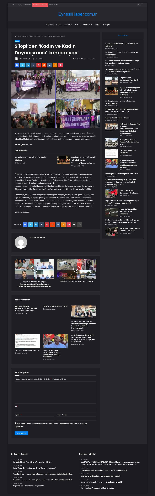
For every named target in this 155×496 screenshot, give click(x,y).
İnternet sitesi (62, 415)
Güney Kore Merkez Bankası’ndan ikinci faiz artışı (129, 141)
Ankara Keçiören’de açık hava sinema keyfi (130, 229)
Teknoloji (87, 25)
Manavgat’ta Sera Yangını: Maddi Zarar (121, 174)
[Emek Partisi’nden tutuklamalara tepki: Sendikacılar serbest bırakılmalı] (55, 341)
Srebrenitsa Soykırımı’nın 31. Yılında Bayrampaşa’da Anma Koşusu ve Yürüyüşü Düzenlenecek (83, 324)
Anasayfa (49, 25)
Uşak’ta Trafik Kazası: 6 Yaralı (55, 306)
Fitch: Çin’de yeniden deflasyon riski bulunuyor (128, 211)
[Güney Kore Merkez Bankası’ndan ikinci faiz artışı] (111, 142)
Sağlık (77, 25)
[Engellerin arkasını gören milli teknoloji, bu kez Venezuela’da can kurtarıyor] (63, 160)
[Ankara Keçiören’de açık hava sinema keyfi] (111, 231)
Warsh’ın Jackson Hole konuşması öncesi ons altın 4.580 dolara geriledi (122, 70)
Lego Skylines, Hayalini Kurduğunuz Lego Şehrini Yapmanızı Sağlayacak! (122, 202)
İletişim (106, 25)
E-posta (18, 415)
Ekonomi (68, 25)
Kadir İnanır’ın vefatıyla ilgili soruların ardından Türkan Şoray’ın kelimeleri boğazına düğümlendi (83, 338)
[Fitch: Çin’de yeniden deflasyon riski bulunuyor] (111, 212)
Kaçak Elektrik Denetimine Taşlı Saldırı (129, 79)
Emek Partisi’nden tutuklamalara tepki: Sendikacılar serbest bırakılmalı (51, 353)
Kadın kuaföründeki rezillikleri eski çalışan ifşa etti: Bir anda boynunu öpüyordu (122, 221)
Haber (58, 25)
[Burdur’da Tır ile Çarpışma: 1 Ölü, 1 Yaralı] (111, 193)
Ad (16, 406)
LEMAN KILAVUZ (24, 59)
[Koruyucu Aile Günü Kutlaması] (27, 341)
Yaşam (97, 25)
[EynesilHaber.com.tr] (77, 14)
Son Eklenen (123, 35)
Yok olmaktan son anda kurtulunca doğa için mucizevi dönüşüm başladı (74, 5)
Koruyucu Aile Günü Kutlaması (27, 350)
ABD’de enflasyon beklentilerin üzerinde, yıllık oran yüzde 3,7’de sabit (26, 308)
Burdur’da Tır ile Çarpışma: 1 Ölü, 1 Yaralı (129, 191)
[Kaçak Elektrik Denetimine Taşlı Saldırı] (111, 81)
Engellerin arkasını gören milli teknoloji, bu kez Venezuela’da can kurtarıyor (83, 160)
